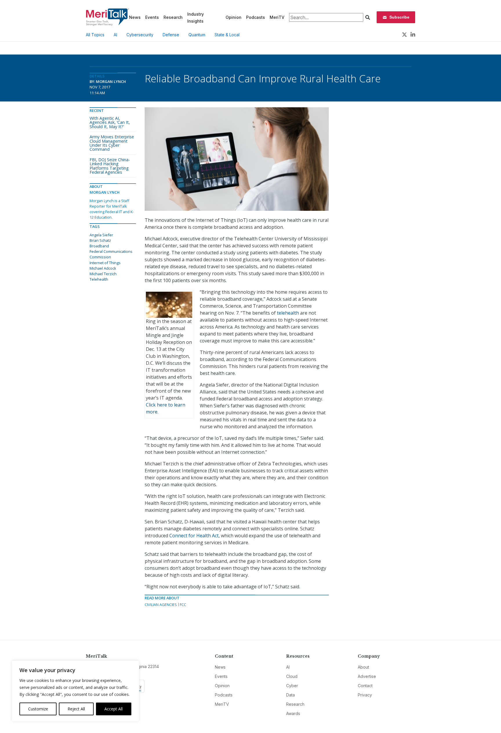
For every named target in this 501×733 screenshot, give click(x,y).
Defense (171, 34)
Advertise (367, 676)
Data (290, 694)
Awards (293, 713)
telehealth (288, 313)
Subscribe (399, 17)
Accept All (113, 709)
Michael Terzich (103, 273)
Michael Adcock (103, 268)
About (363, 667)
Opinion (234, 17)
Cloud (291, 676)
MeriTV (277, 17)
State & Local (227, 34)
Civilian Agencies (161, 604)
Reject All (76, 709)
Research (173, 17)
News (135, 17)
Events (152, 17)
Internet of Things (105, 262)
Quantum (196, 34)
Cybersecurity (139, 34)
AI (115, 34)
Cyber (292, 685)
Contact (365, 685)
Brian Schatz (100, 240)
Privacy (365, 694)
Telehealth (99, 279)
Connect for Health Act (194, 535)
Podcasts (255, 17)
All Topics (95, 34)
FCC (183, 604)
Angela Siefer (101, 234)
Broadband (99, 245)
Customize (38, 709)
